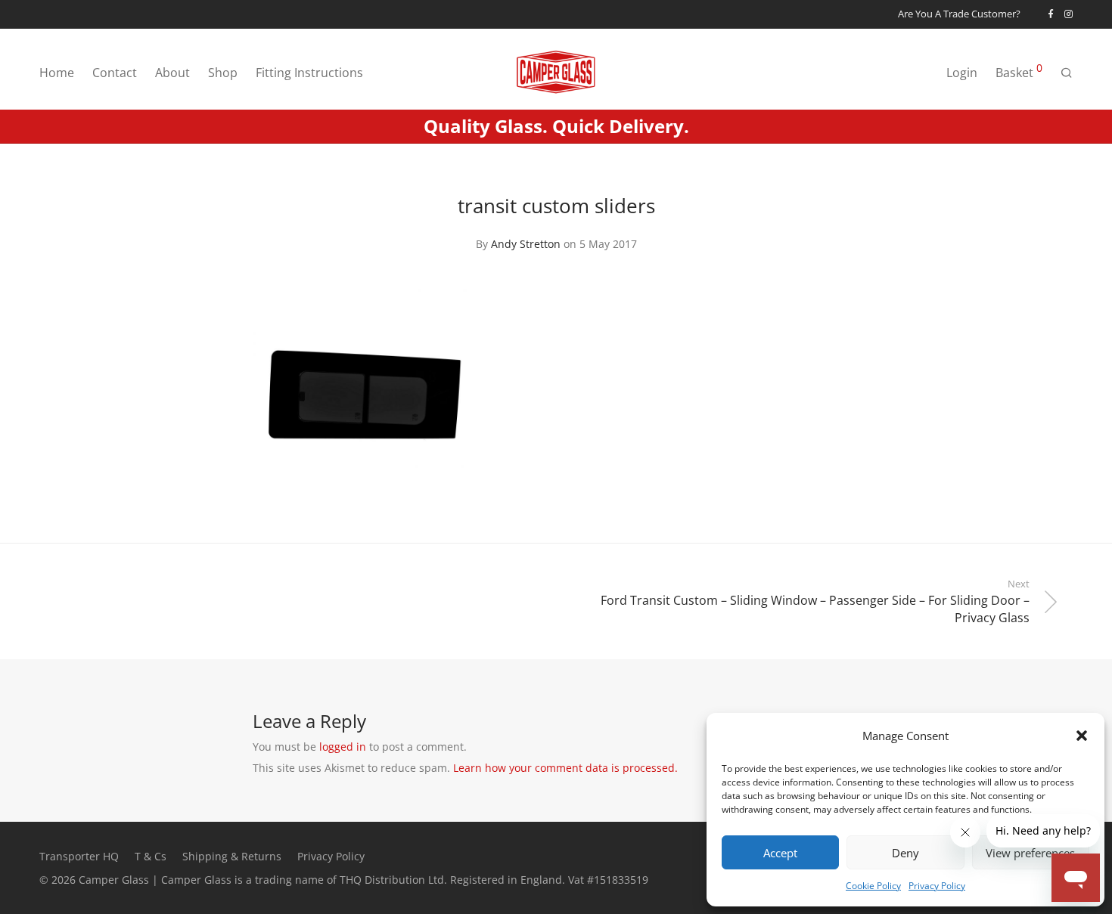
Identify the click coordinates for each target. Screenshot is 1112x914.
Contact (114, 72)
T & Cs (150, 856)
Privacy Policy (937, 885)
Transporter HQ (79, 856)
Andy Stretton (526, 244)
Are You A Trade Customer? (959, 15)
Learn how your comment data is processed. (565, 768)
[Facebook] (1050, 14)
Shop (223, 72)
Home (56, 72)
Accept (780, 852)
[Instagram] (1068, 14)
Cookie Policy (873, 885)
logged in (342, 746)
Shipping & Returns (231, 856)
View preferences (1030, 852)
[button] (1081, 735)
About (172, 72)
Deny (905, 852)
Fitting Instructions (309, 72)
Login (961, 72)
